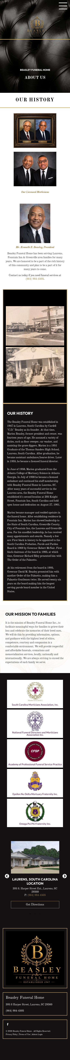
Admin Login (37, 1035)
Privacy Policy (11, 1035)
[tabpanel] (35, 875)
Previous (6, 875)
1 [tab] (30, 913)
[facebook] (8, 1024)
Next (63, 875)
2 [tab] (35, 913)
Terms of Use (24, 1035)
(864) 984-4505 (35, 279)
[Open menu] (63, 6)
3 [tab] (40, 913)
